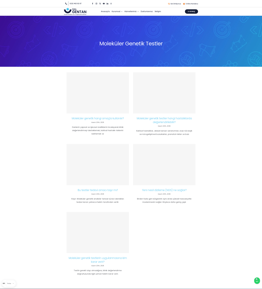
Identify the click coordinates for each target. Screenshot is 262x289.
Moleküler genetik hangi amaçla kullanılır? (98, 118)
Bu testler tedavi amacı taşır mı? (98, 190)
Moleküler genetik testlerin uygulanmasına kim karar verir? (98, 260)
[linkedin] (107, 3)
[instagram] (96, 3)
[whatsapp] (111, 3)
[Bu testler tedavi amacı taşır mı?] (98, 164)
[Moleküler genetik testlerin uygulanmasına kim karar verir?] (98, 232)
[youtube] (104, 3)
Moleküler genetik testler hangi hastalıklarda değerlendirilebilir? (164, 120)
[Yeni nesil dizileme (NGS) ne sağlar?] (164, 164)
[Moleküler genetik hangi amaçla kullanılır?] (98, 93)
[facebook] (92, 3)
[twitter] (100, 3)
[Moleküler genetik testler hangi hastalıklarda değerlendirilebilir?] (164, 93)
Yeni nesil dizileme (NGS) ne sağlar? (164, 190)
